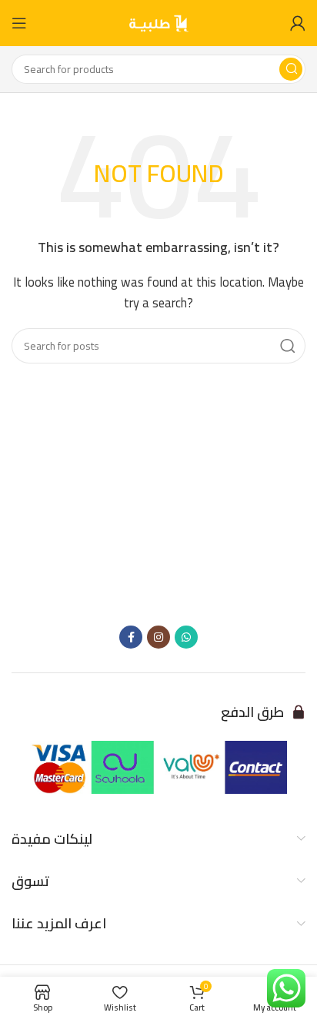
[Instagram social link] (158, 637)
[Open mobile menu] (19, 23)
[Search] (290, 69)
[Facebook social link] (130, 637)
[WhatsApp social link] (186, 637)
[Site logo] (158, 22)
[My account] (297, 23)
